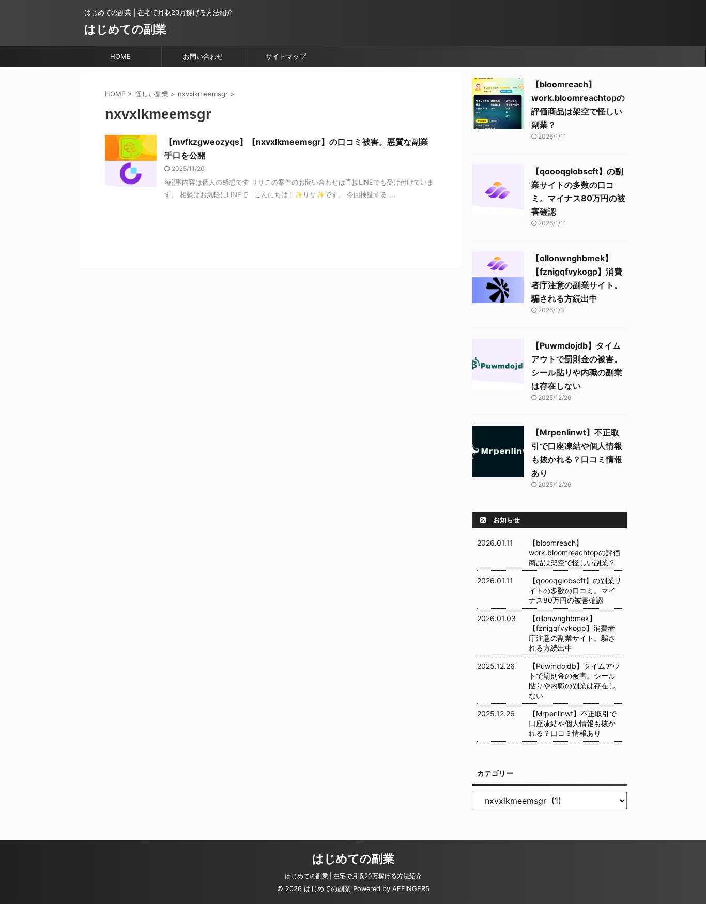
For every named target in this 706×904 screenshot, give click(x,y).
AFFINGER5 (410, 889)
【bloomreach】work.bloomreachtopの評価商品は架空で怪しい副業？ (574, 552)
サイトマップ (286, 56)
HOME (120, 56)
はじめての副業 (125, 29)
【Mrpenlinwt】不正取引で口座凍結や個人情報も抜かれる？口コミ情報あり (573, 723)
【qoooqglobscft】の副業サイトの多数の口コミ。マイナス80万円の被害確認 (575, 590)
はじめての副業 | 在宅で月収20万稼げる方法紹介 (353, 876)
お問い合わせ (203, 56)
